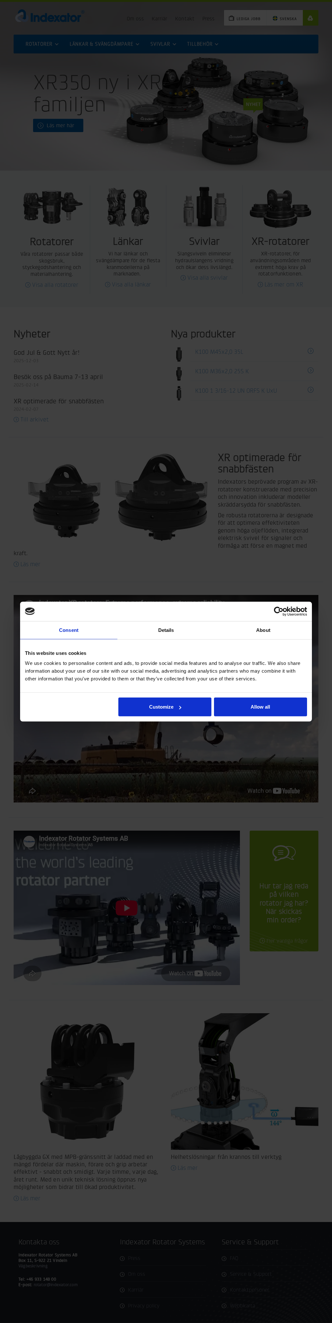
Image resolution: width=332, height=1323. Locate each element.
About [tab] (263, 630)
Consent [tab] (68, 630)
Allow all (260, 707)
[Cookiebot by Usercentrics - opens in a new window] (278, 611)
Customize (161, 707)
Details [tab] (166, 630)
